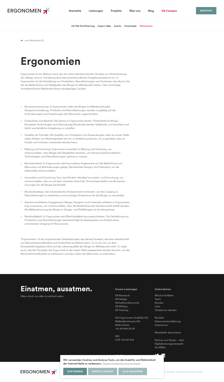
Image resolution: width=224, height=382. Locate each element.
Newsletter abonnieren (168, 332)
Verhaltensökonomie (127, 302)
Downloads (130, 25)
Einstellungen (102, 371)
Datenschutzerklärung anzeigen (121, 363)
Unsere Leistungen (126, 289)
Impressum (161, 324)
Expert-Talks (104, 25)
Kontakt (206, 10)
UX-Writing (121, 306)
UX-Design (121, 299)
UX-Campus (169, 11)
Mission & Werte (164, 295)
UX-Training (121, 310)
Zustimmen (75, 371)
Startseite (75, 11)
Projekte (116, 11)
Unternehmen (163, 289)
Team (158, 299)
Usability (139, 317)
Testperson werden (166, 310)
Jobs (157, 306)
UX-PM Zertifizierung (83, 25)
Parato (172, 340)
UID (117, 336)
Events (117, 25)
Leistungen (96, 11)
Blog (151, 11)
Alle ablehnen (133, 371)
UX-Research (122, 295)
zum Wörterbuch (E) (34, 40)
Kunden (159, 302)
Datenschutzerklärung (168, 321)
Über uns (134, 11)
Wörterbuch (146, 25)
